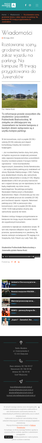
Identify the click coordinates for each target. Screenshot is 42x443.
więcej (13, 285)
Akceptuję (8, 437)
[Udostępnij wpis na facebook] (11, 262)
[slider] (37, 256)
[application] (21, 256)
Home (4, 15)
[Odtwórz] (3, 257)
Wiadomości (15, 15)
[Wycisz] (33, 257)
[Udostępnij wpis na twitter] (15, 262)
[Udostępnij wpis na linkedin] (18, 262)
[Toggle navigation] (37, 5)
